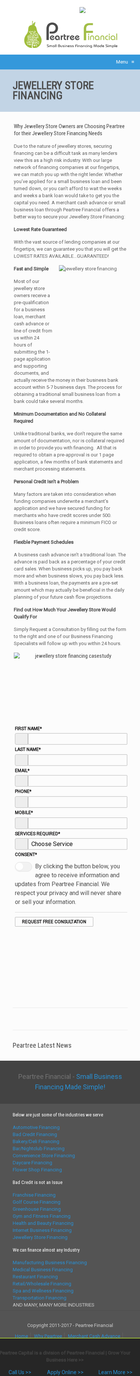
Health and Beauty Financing (43, 1223)
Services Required (37, 833)
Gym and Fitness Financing (42, 1216)
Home (21, 1336)
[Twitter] (53, 9)
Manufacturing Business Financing (50, 1262)
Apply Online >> (65, 1372)
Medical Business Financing (43, 1269)
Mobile (24, 812)
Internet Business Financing (42, 1230)
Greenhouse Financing (37, 1209)
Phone (23, 791)
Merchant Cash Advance (94, 1336)
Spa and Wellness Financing (43, 1291)
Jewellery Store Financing (40, 1237)
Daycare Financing (32, 1162)
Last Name (28, 749)
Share (104, 9)
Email (22, 770)
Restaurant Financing (35, 1276)
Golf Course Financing (36, 1202)
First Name (28, 728)
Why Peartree (48, 1336)
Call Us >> (19, 1372)
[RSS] (73, 9)
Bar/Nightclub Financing (39, 1148)
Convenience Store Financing (44, 1155)
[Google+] (43, 9)
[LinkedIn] (63, 9)
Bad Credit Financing (35, 1134)
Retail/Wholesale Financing (42, 1283)
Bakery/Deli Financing (36, 1141)
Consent (26, 854)
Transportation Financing (39, 1298)
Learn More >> (116, 1372)
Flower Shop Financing (37, 1169)
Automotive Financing (36, 1127)
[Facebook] (34, 9)
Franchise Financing (34, 1195)
